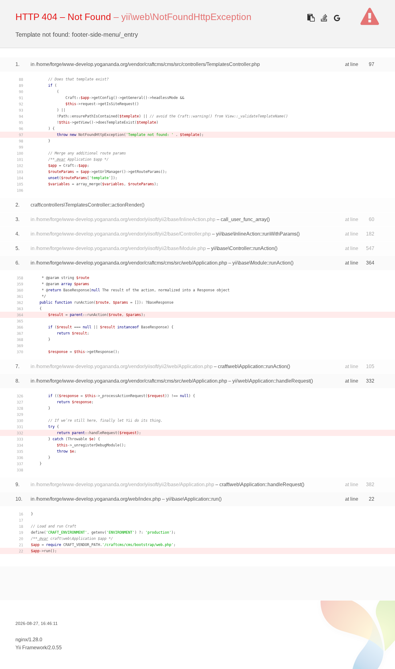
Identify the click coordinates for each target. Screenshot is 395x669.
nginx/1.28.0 (28, 639)
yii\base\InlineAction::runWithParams (256, 233)
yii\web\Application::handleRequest (271, 381)
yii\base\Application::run (192, 499)
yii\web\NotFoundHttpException (186, 17)
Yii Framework (31, 647)
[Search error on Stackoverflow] (323, 17)
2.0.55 (55, 647)
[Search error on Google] (336, 17)
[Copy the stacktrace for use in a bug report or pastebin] (311, 17)
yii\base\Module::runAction (261, 262)
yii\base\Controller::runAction (242, 248)
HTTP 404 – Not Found (63, 17)
